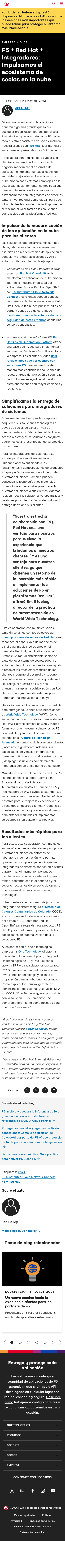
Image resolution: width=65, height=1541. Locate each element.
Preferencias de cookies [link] (33, 1532)
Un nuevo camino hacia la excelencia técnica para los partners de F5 (28, 1301)
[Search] (53, 3)
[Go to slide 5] (45, 1342)
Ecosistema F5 (18, 1291)
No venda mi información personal (32, 1526)
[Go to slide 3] (28, 1342)
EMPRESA (8, 42)
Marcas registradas (24, 1515)
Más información (13, 28)
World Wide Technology (22, 714)
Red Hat (34, 146)
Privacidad (16, 1520)
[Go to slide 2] (20, 1342)
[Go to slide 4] (36, 1342)
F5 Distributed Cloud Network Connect (28, 1177)
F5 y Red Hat (11, 1182)
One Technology (29, 951)
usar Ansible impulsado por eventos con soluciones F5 (32, 360)
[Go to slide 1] (11, 1342)
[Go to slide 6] (53, 1342)
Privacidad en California (42, 1520)
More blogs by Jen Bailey (19, 1231)
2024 (21, 1172)
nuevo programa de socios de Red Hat (28, 637)
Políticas (46, 1515)
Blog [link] (24, 42)
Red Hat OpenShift (33, 273)
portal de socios (36, 1029)
